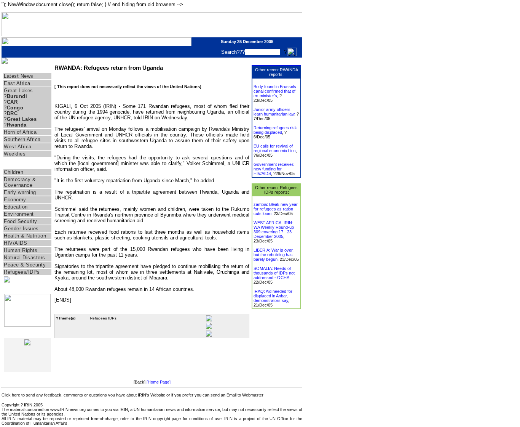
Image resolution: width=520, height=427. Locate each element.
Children (13, 172)
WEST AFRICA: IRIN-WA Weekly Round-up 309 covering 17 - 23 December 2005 (274, 229)
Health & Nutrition (25, 236)
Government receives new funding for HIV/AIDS (274, 169)
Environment (19, 214)
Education (16, 207)
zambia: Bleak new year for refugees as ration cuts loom (276, 209)
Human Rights (20, 250)
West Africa (18, 146)
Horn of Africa (20, 132)
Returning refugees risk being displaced (275, 130)
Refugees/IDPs (22, 272)
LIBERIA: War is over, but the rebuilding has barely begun (273, 255)
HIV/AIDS (15, 243)
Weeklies (15, 154)
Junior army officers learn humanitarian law (274, 111)
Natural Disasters (24, 257)
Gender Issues (21, 228)
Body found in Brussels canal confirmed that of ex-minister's (275, 91)
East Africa (17, 83)
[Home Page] (159, 382)
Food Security (20, 221)
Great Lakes (18, 90)
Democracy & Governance (20, 182)
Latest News (18, 76)
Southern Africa (22, 139)
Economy (15, 199)
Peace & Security (25, 265)
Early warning (20, 192)
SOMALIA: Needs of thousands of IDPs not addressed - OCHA (274, 273)
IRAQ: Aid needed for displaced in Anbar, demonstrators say (273, 296)
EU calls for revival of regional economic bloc (275, 148)
